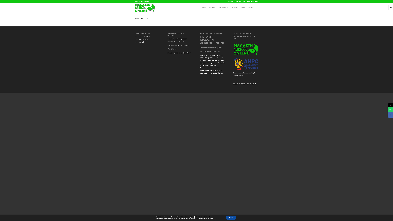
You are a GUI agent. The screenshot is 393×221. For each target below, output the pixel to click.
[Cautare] (256, 7)
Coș (244, 1)
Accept (231, 218)
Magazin (230, 1)
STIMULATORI (142, 18)
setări (211, 219)
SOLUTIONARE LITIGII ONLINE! (244, 84)
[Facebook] (390, 115)
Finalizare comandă (252, 1)
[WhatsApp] (390, 109)
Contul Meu (238, 1)
